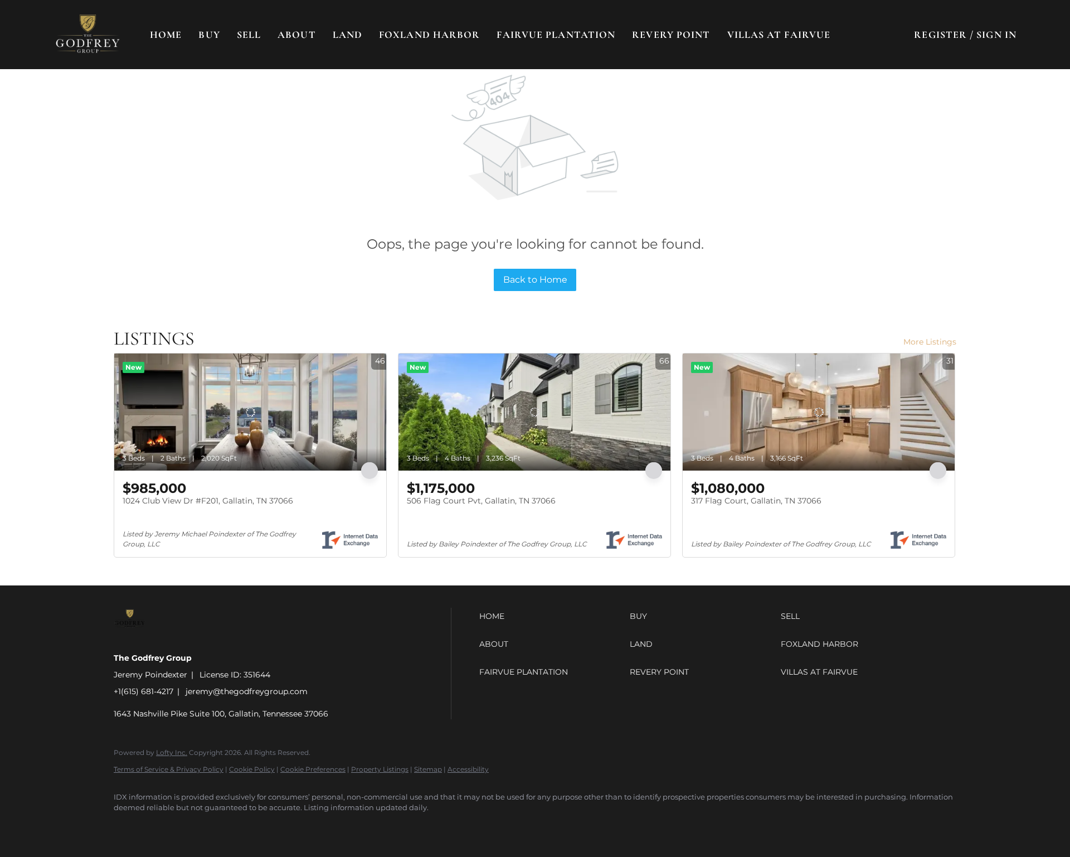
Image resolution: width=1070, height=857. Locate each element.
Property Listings (379, 769)
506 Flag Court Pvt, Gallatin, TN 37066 (481, 501)
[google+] (288, 827)
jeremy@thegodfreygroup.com (247, 691)
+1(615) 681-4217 (143, 691)
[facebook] (127, 827)
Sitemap (428, 769)
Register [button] (940, 34)
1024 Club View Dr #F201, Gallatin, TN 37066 (208, 501)
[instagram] (224, 827)
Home (166, 34)
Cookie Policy (252, 769)
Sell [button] (249, 34)
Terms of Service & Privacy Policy (168, 769)
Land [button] (347, 34)
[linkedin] (159, 827)
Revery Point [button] (671, 34)
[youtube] (256, 827)
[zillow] (191, 827)
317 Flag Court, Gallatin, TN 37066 (756, 501)
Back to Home (535, 279)
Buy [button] (209, 34)
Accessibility (468, 769)
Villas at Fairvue (779, 34)
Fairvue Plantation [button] (556, 34)
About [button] (297, 34)
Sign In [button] (996, 34)
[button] (88, 34)
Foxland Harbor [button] (429, 34)
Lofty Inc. (171, 752)
